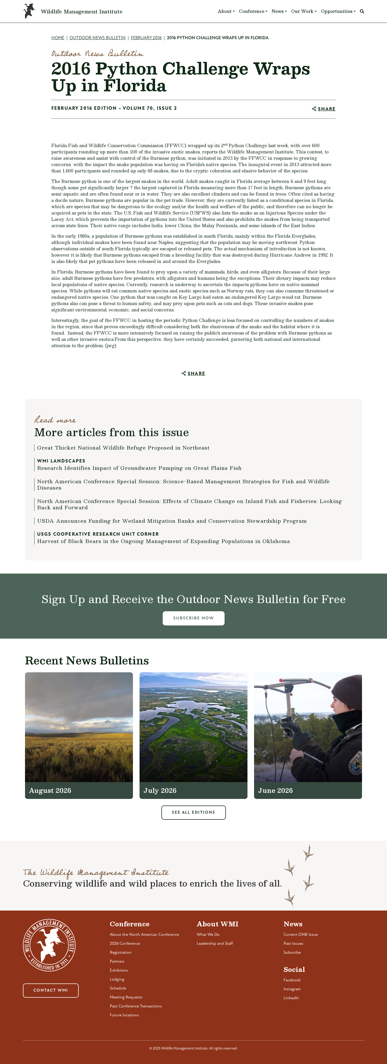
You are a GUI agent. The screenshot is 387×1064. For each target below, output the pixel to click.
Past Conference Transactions (136, 1006)
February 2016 (146, 38)
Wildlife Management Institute (81, 11)
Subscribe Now (193, 618)
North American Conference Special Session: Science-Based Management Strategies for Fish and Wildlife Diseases (183, 484)
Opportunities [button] (337, 11)
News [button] (278, 11)
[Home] (32, 11)
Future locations (124, 1015)
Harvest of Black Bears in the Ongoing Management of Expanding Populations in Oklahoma (163, 541)
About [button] (225, 11)
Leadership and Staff (215, 944)
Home (57, 38)
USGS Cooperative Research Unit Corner (98, 534)
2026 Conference (125, 944)
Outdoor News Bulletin (98, 38)
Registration (121, 953)
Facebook (292, 980)
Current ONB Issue (301, 935)
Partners (117, 961)
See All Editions (193, 813)
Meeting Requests (126, 997)
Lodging (117, 979)
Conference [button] (251, 11)
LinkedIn (291, 998)
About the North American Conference (144, 935)
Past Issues (293, 944)
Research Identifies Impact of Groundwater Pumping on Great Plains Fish (139, 468)
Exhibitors (119, 970)
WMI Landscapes (61, 461)
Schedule (118, 988)
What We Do (208, 935)
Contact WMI (50, 990)
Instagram (292, 989)
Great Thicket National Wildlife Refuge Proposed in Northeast (123, 447)
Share (327, 109)
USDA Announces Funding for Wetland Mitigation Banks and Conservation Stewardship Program (172, 521)
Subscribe (292, 953)
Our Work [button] (302, 11)
